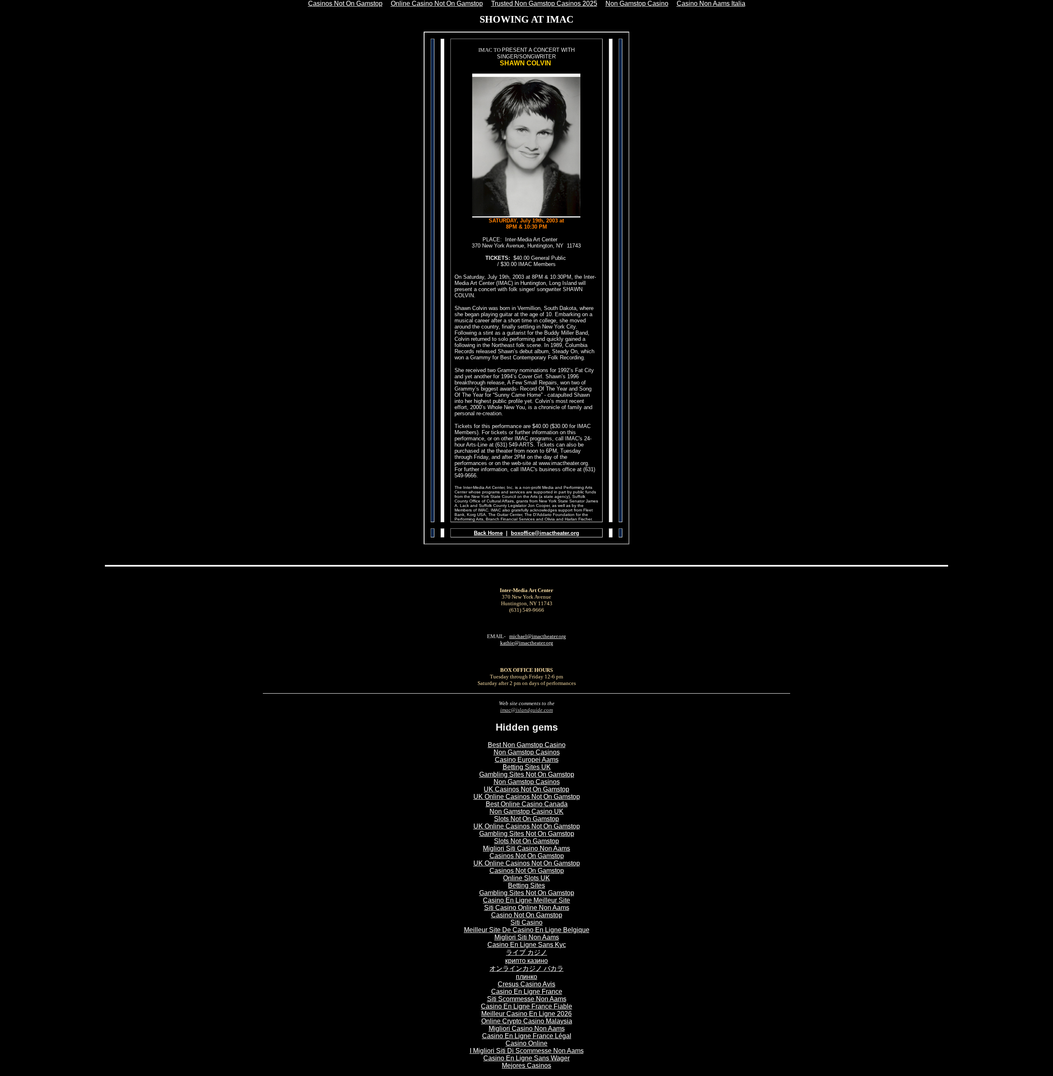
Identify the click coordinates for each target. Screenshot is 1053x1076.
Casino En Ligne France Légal (526, 1035)
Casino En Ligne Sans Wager (526, 1058)
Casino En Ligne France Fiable (526, 1006)
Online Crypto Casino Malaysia (526, 1021)
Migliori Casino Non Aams (527, 1028)
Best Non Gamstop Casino (527, 744)
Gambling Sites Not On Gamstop (526, 774)
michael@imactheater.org (537, 636)
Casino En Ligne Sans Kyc (526, 944)
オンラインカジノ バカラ (526, 968)
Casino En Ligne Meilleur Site (526, 900)
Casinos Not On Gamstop (526, 855)
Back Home (488, 533)
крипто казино (526, 960)
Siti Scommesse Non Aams (526, 998)
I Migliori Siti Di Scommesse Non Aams (527, 1050)
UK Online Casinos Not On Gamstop (526, 796)
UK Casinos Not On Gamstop (526, 789)
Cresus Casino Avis (526, 984)
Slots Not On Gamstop (526, 818)
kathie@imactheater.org (526, 643)
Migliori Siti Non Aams (526, 937)
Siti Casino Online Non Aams (526, 907)
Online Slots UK (526, 878)
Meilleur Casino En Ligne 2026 (526, 1013)
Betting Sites (526, 885)
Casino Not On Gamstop (526, 915)
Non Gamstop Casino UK (526, 811)
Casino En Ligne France (526, 991)
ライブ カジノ (526, 952)
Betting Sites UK (527, 767)
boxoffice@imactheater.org (545, 533)
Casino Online (526, 1043)
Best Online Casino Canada (527, 804)
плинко (526, 976)
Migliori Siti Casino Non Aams (526, 848)
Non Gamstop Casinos (527, 752)
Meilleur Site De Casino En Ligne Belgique (526, 929)
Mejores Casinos (526, 1065)
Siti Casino (526, 922)
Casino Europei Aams (527, 759)
